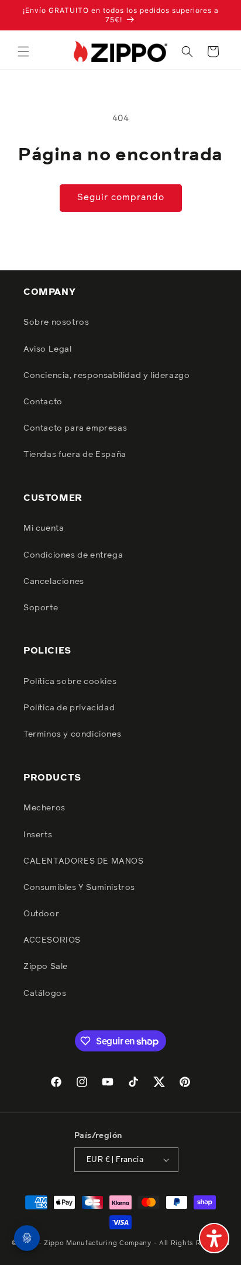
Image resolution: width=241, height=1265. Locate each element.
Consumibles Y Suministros (79, 888)
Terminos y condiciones (72, 734)
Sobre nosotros (56, 322)
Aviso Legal (47, 349)
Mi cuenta (43, 528)
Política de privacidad (69, 708)
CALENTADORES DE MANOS (83, 861)
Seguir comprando (120, 197)
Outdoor (41, 914)
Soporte (40, 608)
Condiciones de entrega (73, 555)
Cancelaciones (53, 582)
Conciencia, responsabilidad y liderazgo (106, 376)
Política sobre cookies (69, 682)
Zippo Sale (45, 966)
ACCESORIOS (52, 940)
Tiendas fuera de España (74, 455)
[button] (23, 51)
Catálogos (44, 993)
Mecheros (44, 808)
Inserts (37, 835)
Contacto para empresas (75, 428)
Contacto (43, 402)
